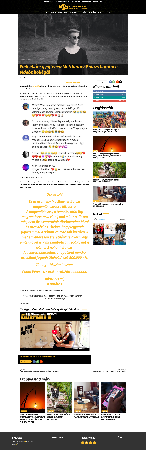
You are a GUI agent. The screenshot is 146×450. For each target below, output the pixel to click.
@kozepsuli (102, 219)
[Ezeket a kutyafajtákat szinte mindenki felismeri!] (109, 170)
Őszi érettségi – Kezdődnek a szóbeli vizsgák (40, 372)
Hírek (69, 82)
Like (124, 91)
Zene (95, 127)
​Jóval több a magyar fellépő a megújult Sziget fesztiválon (106, 130)
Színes (76, 82)
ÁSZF (120, 437)
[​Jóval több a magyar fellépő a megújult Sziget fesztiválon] (109, 119)
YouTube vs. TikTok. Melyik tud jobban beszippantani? (111, 417)
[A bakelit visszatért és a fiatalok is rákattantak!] (109, 194)
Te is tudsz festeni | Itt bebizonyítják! (109, 372)
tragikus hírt (36, 86)
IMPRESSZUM (57, 437)
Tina (24, 78)
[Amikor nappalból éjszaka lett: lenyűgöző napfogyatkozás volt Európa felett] (109, 144)
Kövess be (123, 94)
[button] (110, 12)
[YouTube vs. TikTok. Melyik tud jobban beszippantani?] (113, 397)
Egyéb (96, 151)
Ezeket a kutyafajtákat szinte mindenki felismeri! (106, 181)
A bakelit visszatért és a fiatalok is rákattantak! (108, 205)
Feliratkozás (122, 100)
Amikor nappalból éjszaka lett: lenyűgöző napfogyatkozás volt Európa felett (107, 156)
